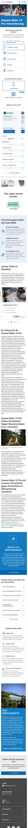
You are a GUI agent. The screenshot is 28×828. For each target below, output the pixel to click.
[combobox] (13, 42)
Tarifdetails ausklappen (14, 173)
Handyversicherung (13, 350)
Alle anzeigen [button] (14, 619)
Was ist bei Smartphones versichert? (12, 595)
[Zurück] (8, 322)
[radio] (13, 47)
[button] (22, 2)
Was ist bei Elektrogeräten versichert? (12, 591)
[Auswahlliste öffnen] (23, 42)
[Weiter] (18, 322)
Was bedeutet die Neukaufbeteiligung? (8, 605)
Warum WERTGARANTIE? (9, 586)
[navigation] (13, 792)
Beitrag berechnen (9, 131)
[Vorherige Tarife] (21, 108)
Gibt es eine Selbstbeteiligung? (10, 615)
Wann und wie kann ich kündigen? (11, 610)
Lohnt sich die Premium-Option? (11, 600)
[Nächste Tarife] (23, 108)
